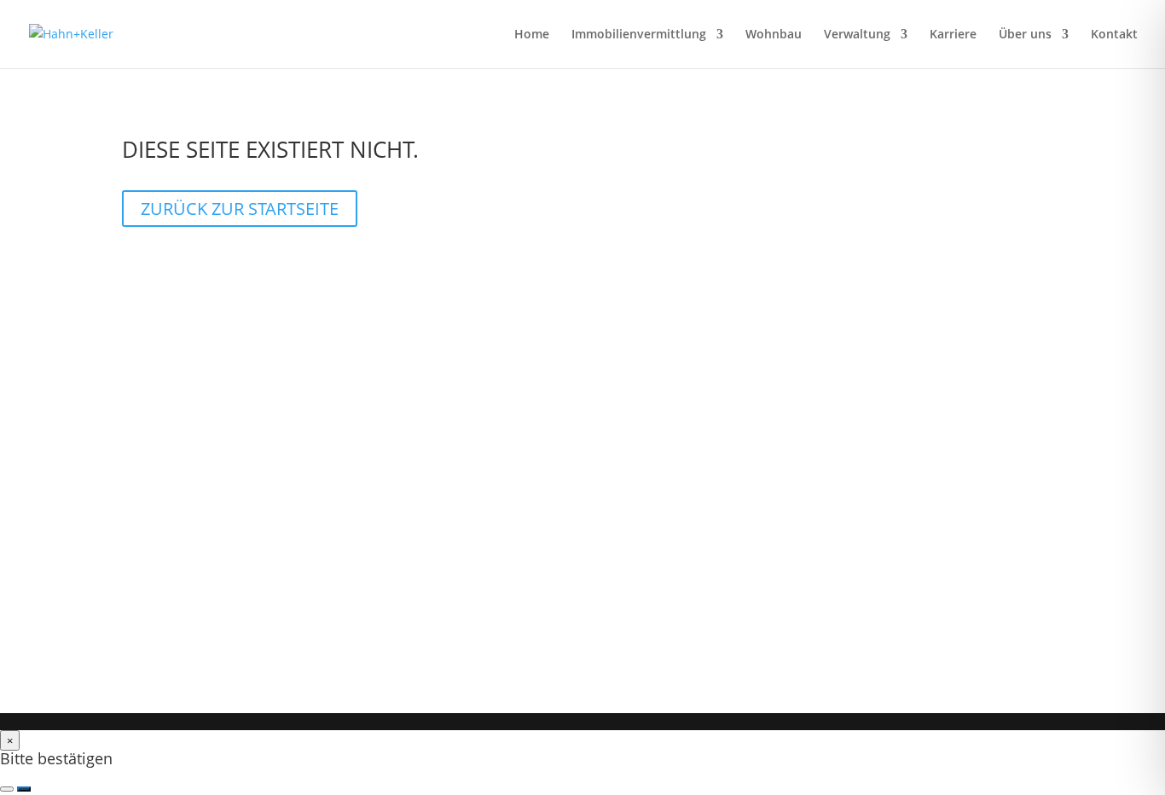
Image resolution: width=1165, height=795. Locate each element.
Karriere (953, 35)
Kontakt (1114, 35)
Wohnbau (773, 35)
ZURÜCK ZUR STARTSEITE (240, 208)
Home (531, 35)
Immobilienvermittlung (638, 35)
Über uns (1025, 35)
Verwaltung (857, 35)
